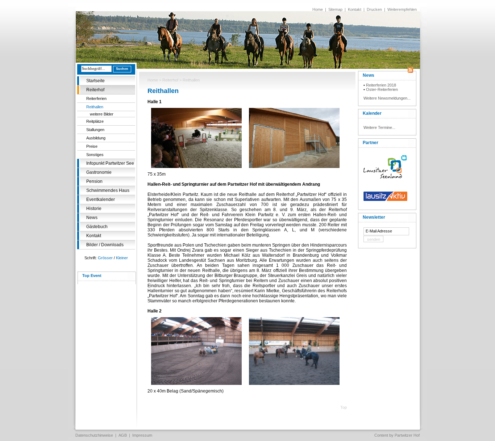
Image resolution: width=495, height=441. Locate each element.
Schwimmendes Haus (107, 190)
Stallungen (95, 129)
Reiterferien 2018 (381, 85)
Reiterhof (95, 89)
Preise (91, 146)
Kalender (372, 113)
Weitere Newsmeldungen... (387, 98)
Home (317, 9)
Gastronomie (99, 172)
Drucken (374, 9)
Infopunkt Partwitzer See (110, 163)
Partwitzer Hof (407, 435)
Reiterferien (96, 98)
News (91, 217)
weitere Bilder (101, 114)
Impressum (142, 435)
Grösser (105, 258)
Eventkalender (100, 199)
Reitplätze (95, 121)
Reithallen (94, 107)
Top (343, 407)
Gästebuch (97, 226)
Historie (93, 208)
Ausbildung (95, 138)
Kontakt (354, 9)
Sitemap (335, 9)
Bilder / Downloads (105, 244)
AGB (122, 435)
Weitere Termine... (379, 127)
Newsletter (374, 217)
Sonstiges (95, 154)
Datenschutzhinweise (94, 435)
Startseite (95, 80)
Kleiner (122, 258)
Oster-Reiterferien (382, 89)
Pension (94, 181)
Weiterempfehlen (402, 9)
